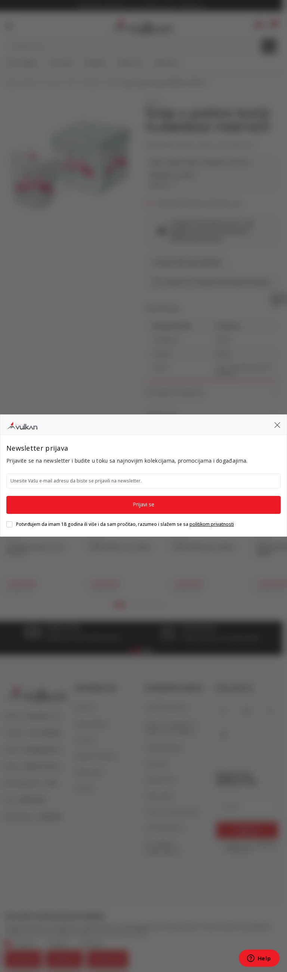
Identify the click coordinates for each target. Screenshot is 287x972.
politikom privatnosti (211, 524)
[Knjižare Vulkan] (21, 424)
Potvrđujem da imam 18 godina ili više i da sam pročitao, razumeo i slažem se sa (125, 524)
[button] (277, 424)
